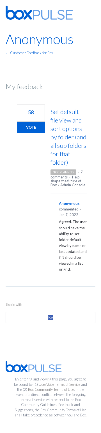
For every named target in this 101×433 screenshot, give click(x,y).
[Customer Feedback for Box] (39, 13)
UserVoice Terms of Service (59, 384)
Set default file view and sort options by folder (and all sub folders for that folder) (68, 137)
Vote (31, 127)
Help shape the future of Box (65, 181)
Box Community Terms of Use (51, 389)
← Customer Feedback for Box (29, 53)
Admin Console (72, 185)
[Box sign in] (50, 317)
